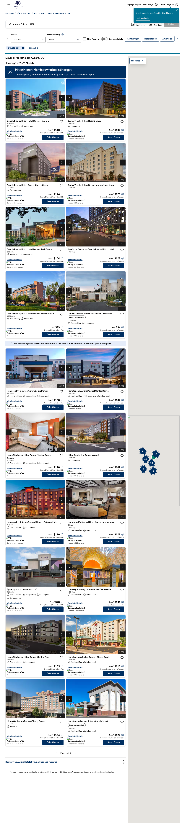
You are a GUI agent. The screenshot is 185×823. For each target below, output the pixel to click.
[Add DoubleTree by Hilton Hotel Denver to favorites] (122, 122)
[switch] (105, 39)
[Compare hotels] (104, 39)
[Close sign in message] (177, 10)
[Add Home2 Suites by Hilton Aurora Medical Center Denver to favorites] (61, 456)
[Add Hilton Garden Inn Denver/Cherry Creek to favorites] (61, 722)
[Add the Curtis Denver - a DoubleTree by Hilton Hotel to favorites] (122, 250)
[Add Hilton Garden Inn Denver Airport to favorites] (122, 456)
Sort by (14, 35)
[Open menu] (8, 4)
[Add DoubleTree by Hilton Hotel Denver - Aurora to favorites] (61, 122)
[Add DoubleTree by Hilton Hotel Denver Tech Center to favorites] (61, 250)
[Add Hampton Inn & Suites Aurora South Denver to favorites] (61, 391)
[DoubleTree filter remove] (23, 48)
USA (18, 13)
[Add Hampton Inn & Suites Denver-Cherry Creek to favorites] (122, 658)
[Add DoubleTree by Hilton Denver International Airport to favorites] (122, 186)
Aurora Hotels (39, 13)
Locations (9, 13)
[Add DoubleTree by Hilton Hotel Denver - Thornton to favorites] (122, 314)
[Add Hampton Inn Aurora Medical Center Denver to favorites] (122, 391)
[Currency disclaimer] (62, 34)
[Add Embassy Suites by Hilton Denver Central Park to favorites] (122, 590)
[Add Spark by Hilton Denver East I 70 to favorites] (61, 590)
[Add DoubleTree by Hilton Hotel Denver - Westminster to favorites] (61, 314)
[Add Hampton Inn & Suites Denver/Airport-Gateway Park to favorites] (61, 523)
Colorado (27, 13)
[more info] (62, 130)
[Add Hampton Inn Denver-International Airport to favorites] (122, 722)
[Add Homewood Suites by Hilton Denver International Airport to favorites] (122, 523)
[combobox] (67, 24)
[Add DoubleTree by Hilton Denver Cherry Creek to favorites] (61, 186)
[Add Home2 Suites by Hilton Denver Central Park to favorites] (61, 658)
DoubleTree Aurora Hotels (59, 13)
